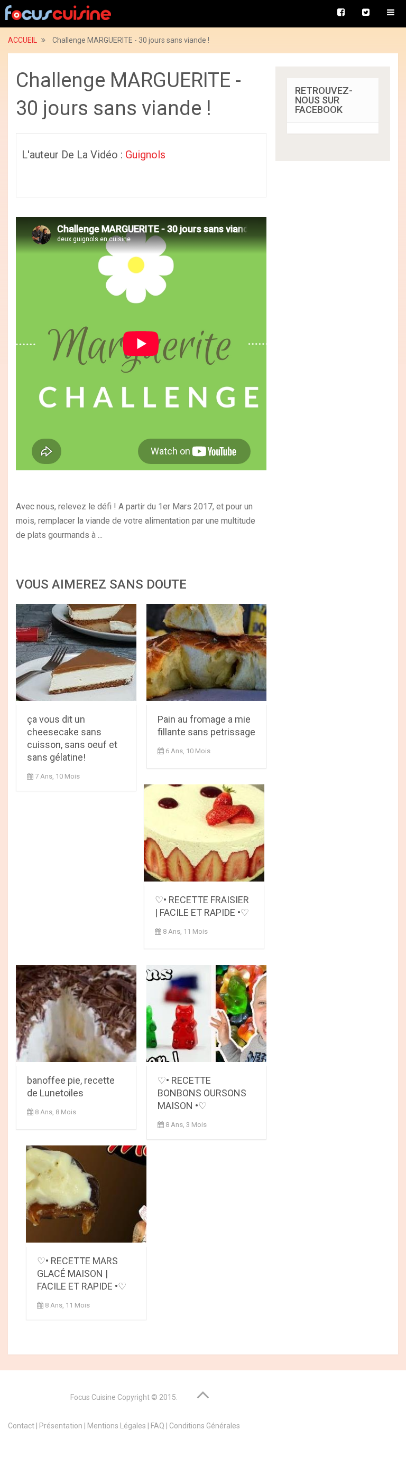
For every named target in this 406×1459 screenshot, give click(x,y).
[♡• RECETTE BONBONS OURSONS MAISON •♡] (206, 1015)
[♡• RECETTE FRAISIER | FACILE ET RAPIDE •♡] (204, 835)
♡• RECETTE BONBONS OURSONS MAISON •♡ (202, 1093)
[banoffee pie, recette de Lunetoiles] (76, 1015)
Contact (21, 1426)
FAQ (157, 1426)
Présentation (60, 1426)
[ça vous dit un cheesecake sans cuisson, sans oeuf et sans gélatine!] (76, 654)
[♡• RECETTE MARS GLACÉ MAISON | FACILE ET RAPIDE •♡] (86, 1196)
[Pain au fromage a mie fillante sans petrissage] (206, 654)
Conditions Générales (204, 1426)
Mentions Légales (116, 1426)
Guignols (145, 154)
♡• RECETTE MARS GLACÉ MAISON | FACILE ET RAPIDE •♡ (81, 1273)
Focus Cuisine (93, 1397)
